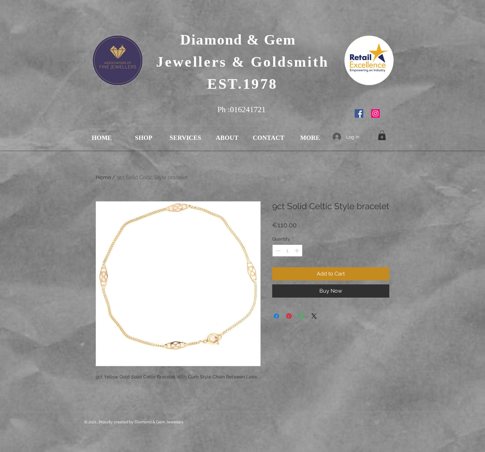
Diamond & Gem (242, 40)
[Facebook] (359, 113)
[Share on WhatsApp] (302, 316)
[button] (382, 135)
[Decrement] (277, 250)
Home (103, 177)
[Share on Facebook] (276, 316)
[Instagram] (375, 113)
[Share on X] (314, 316)
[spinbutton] (287, 250)
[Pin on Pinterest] (289, 316)
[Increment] (297, 250)
